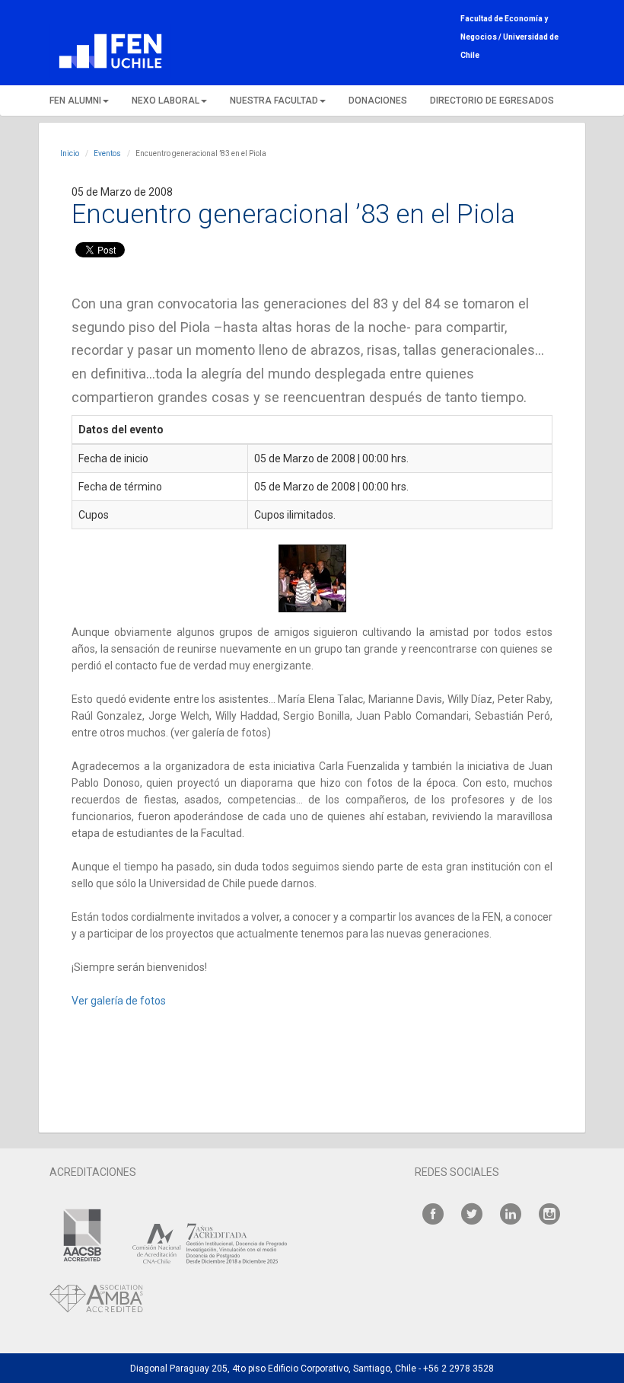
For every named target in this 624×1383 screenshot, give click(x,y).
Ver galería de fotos (119, 1001)
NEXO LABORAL (165, 100)
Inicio (69, 153)
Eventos (107, 153)
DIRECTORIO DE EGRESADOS (492, 100)
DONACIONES (378, 100)
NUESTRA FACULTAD (274, 100)
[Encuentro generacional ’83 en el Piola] (312, 578)
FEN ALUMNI (75, 100)
